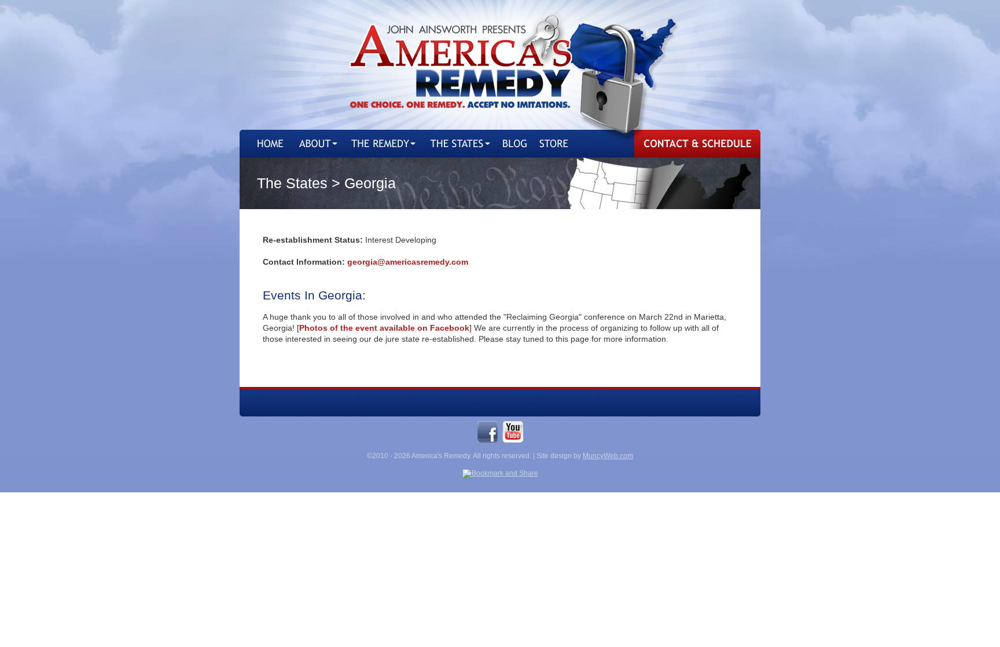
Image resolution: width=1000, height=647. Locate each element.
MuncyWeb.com (608, 456)
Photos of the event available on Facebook (384, 327)
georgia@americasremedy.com (407, 261)
